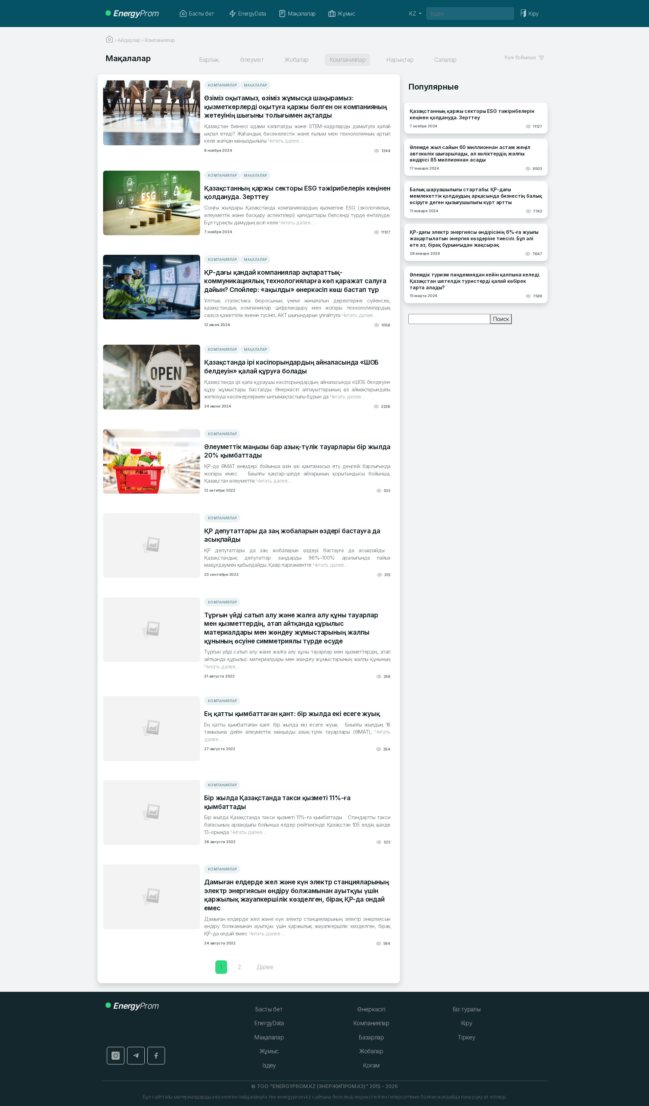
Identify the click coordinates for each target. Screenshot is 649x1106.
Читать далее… (284, 141)
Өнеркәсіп (371, 1009)
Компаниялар (222, 85)
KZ (413, 13)
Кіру (466, 1023)
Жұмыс (346, 13)
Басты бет (201, 13)
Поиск (501, 319)
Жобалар (371, 1051)
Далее (265, 967)
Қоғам (371, 1065)
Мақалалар (302, 13)
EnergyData (252, 13)
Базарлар (371, 1037)
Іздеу (269, 1065)
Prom (135, 13)
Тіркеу (466, 1037)
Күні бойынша (521, 57)
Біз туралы (467, 1009)
